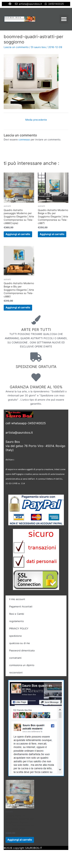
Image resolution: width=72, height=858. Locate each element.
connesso (24, 139)
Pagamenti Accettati (20, 606)
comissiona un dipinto (21, 665)
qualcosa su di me (19, 643)
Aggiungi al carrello (18, 234)
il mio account (17, 599)
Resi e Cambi (16, 613)
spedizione (15, 635)
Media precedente (36, 119)
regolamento (16, 621)
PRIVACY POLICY (18, 628)
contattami (15, 657)
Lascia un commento (16, 47)
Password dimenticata (22, 650)
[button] (63, 19)
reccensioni (16, 672)
